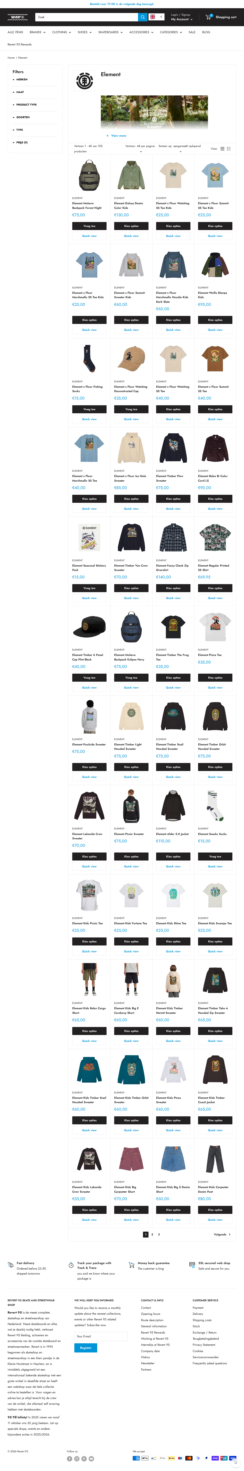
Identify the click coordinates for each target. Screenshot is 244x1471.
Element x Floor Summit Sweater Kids (129, 295)
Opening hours (150, 1314)
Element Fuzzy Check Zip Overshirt (172, 568)
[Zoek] (143, 17)
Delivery (198, 1314)
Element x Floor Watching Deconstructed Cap (130, 389)
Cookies (198, 1351)
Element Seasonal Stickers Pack (89, 568)
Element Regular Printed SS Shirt (213, 568)
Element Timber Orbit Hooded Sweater (212, 746)
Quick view (89, 236)
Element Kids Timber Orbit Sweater (131, 1100)
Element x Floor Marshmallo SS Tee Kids (88, 295)
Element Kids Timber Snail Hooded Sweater (89, 1100)
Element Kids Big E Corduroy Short (126, 1010)
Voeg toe (89, 226)
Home (11, 58)
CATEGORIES (169, 32)
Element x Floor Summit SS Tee (213, 389)
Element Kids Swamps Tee (215, 923)
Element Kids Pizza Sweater (168, 1100)
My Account (180, 19)
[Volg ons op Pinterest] (84, 1458)
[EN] (156, 16)
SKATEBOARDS (108, 32)
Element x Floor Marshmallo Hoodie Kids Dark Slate (172, 297)
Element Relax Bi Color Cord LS (213, 478)
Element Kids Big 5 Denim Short (173, 1189)
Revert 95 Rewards (19, 44)
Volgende (220, 1234)
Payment (198, 1307)
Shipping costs (202, 1320)
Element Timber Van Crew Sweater (131, 568)
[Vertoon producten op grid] (222, 148)
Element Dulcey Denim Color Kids (128, 205)
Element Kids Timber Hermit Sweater (169, 1010)
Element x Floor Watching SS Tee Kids (172, 205)
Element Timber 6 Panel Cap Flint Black (87, 657)
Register (86, 1348)
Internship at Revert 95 (155, 1345)
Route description (152, 1320)
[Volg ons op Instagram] (76, 1458)
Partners (146, 1369)
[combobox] (86, 17)
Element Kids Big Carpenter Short (125, 1189)
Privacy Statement (204, 1345)
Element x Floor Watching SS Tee (172, 389)
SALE (192, 32)
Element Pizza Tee (210, 655)
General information (154, 1326)
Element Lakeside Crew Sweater (87, 836)
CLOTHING (59, 32)
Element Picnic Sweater (129, 834)
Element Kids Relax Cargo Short (89, 1010)
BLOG (206, 32)
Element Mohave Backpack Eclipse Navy (129, 657)
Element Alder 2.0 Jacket (172, 834)
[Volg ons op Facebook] (69, 1458)
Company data (150, 1351)
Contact (146, 1307)
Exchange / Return (205, 1332)
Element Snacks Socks (212, 834)
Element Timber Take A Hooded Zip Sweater (213, 1010)
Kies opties (131, 226)
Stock (196, 1326)
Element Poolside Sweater (89, 744)
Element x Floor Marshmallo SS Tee (84, 478)
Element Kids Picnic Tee (87, 923)
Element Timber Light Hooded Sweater (127, 746)
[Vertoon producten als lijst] (228, 148)
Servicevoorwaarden (206, 1357)
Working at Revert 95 (154, 1338)
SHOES (82, 32)
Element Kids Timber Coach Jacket (211, 1100)
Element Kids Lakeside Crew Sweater (86, 1189)
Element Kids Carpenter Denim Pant (213, 1189)
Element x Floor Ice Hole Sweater (130, 478)
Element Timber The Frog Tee (172, 657)
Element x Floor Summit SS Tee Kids (213, 205)
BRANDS (35, 32)
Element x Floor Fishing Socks (87, 389)
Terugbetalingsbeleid (206, 1338)
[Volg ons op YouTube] (91, 1458)
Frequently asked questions (210, 1363)
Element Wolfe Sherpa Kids (212, 295)
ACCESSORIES (139, 32)
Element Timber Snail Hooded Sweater (169, 746)
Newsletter (147, 1363)
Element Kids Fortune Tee (130, 923)
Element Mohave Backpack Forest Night (86, 205)
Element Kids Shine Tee (171, 923)
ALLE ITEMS (15, 32)
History (145, 1357)
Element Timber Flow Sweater (169, 478)
